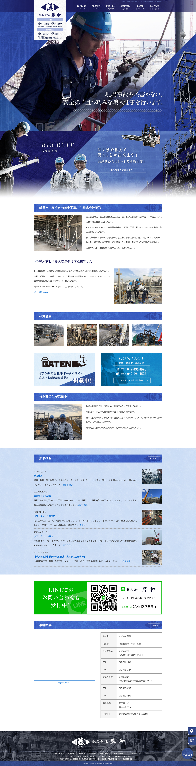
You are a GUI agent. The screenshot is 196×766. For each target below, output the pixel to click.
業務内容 (110, 7)
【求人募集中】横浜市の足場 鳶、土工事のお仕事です (60, 556)
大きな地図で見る (64, 683)
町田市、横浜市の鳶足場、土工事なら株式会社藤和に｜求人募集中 (142, 1)
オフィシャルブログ (134, 753)
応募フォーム (140, 7)
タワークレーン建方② (44, 516)
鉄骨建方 (38, 475)
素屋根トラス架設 (42, 496)
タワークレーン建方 (43, 536)
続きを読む (68, 484)
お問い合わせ (154, 7)
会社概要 (125, 7)
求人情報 (96, 7)
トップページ (81, 7)
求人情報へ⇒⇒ (41, 292)
